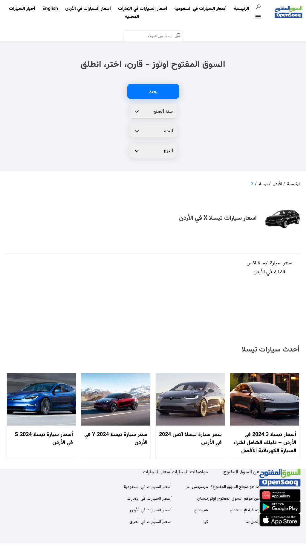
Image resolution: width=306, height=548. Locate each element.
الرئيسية (241, 8)
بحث (153, 91)
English (50, 8)
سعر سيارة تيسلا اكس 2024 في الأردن (269, 267)
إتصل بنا (252, 522)
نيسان (202, 498)
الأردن (277, 184)
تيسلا (263, 184)
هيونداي (201, 510)
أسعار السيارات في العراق (151, 522)
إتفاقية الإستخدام (244, 510)
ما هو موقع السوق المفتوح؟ (235, 487)
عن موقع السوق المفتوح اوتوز (233, 498)
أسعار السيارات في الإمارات (142, 8)
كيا (206, 522)
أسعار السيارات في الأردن (88, 8)
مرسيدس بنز (197, 487)
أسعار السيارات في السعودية (200, 8)
